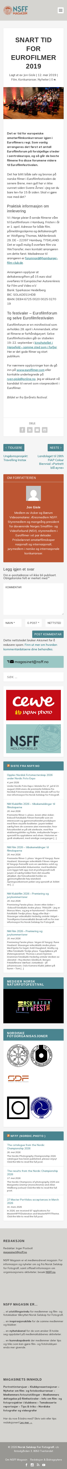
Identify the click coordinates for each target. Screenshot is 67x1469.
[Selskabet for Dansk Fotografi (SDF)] (18, 1089)
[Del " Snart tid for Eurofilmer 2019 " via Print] (44, 430)
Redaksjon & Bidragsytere (46, 1459)
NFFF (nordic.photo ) (28, 1135)
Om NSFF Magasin (16, 1459)
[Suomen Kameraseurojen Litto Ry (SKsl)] (18, 1118)
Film (14, 79)
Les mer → (26, 1422)
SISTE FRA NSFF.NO (25, 765)
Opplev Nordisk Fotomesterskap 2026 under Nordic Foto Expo (29, 776)
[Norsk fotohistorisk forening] (41, 1066)
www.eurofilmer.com (30, 370)
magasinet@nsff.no (32, 661)
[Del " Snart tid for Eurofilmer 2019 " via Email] (37, 430)
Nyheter (43, 79)
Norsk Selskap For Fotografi (36, 1447)
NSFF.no (50, 1272)
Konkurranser (27, 79)
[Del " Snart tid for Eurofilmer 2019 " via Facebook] (22, 430)
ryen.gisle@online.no (21, 379)
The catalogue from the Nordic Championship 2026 (25, 1146)
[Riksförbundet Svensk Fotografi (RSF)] (41, 1118)
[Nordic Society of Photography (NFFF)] (18, 1066)
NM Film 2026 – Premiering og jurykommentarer (24, 932)
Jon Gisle (29, 75)
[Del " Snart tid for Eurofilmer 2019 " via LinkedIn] (30, 430)
